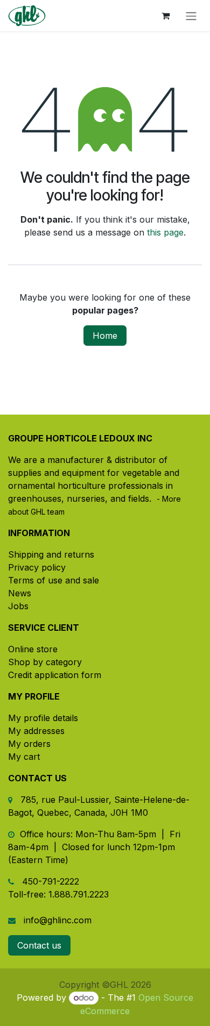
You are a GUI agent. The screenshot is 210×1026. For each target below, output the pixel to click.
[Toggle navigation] (191, 15)
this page (165, 232)
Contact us (39, 945)
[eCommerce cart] (165, 15)
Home (105, 335)
